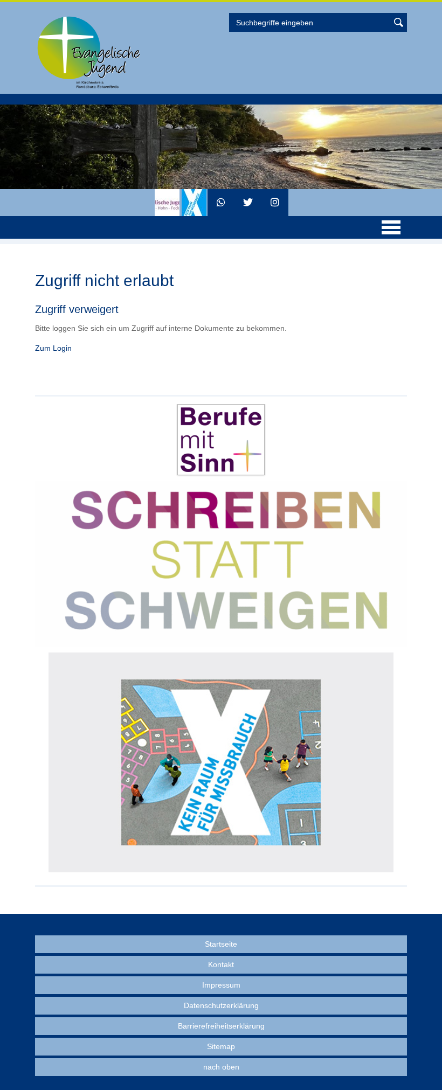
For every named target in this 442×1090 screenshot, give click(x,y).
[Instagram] (274, 202)
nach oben (221, 1067)
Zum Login (53, 348)
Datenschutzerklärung (221, 1005)
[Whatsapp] (221, 202)
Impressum (221, 985)
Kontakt (221, 964)
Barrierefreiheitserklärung (221, 1026)
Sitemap (221, 1046)
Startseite (221, 944)
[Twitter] (247, 202)
